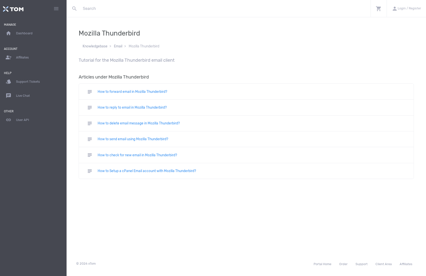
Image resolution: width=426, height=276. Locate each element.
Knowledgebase (95, 46)
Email (118, 46)
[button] (379, 8)
